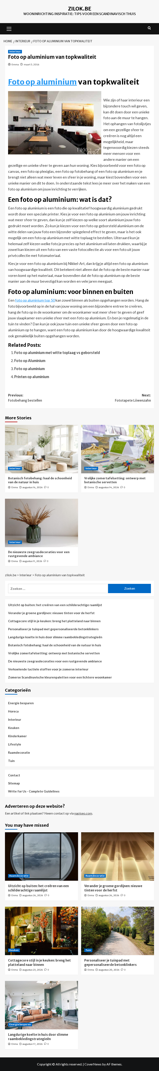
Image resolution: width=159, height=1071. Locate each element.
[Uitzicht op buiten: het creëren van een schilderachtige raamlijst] (41, 856)
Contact (14, 775)
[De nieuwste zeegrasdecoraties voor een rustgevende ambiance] (41, 523)
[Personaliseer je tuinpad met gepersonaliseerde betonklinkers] (117, 931)
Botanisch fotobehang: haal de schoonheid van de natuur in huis (54, 645)
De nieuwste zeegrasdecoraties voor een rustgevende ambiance (39, 554)
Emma (15, 64)
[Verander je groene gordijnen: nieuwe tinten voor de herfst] (117, 856)
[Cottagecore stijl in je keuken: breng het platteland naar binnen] (41, 931)
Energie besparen (21, 703)
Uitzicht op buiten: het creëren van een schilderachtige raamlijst (55, 605)
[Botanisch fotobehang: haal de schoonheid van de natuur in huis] (41, 449)
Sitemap (14, 783)
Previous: (25, 398)
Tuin (11, 761)
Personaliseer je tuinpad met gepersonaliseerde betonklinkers (53, 629)
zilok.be (79, 8)
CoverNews (92, 1064)
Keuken (13, 728)
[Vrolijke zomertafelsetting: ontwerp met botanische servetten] (117, 449)
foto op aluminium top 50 (35, 300)
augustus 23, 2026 (32, 969)
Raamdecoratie (19, 752)
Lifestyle (14, 744)
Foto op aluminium (42, 82)
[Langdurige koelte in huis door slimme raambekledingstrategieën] (41, 1005)
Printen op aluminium (31, 376)
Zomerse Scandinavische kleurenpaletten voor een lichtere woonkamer (60, 677)
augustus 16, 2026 (32, 487)
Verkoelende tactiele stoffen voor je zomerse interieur (48, 669)
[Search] (149, 28)
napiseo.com (83, 813)
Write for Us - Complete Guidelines (33, 791)
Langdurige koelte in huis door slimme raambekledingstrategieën (55, 637)
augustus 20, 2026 (109, 969)
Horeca (13, 711)
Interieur (15, 51)
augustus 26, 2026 (32, 895)
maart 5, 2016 (31, 64)
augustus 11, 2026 (32, 561)
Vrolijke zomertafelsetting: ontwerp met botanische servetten (115, 480)
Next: (133, 398)
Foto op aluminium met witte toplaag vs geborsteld (57, 352)
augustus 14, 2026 (109, 487)
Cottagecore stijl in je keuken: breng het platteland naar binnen (54, 621)
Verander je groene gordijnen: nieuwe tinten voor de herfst (51, 613)
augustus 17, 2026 (32, 1044)
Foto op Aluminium (29, 360)
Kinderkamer (17, 736)
